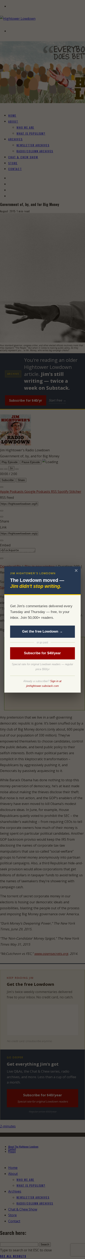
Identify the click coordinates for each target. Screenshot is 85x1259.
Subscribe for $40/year (42, 653)
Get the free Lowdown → (42, 631)
